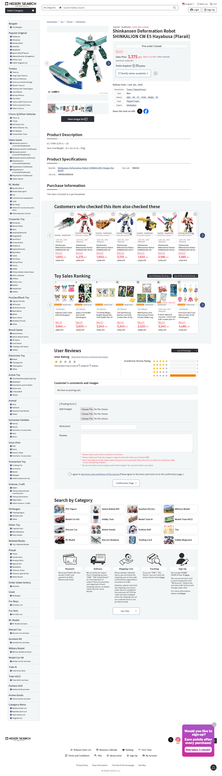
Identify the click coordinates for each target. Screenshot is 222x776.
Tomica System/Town (21, 105)
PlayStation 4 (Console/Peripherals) (21, 170)
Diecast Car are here (20, 633)
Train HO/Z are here (20, 680)
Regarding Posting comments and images (89, 357)
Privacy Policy (82, 765)
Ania (14, 404)
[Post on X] (139, 111)
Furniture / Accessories (21, 430)
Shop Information (100, 765)
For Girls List (17, 614)
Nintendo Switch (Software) (23, 158)
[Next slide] (108, 63)
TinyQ (14, 121)
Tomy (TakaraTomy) (136, 89)
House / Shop (17, 452)
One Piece (16, 239)
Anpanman (16, 288)
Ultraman (16, 40)
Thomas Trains (18, 570)
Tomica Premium (19, 78)
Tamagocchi (17, 362)
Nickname (64, 426)
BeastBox (16, 252)
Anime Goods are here (21, 698)
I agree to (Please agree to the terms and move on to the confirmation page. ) (127, 474)
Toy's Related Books (20, 544)
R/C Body (16, 204)
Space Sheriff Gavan (20, 53)
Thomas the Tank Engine (22, 88)
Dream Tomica (18, 85)
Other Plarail (17, 577)
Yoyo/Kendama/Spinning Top (24, 378)
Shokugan (16, 595)
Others (15, 291)
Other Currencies (163, 57)
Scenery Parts (18, 560)
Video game (17, 366)
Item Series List (18, 714)
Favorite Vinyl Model (20, 411)
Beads (15, 472)
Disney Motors (18, 95)
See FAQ (125, 611)
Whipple (15, 475)
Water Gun (16, 388)
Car (13, 194)
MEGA (14, 314)
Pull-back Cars (18, 124)
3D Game (16, 340)
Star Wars (16, 98)
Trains (14, 554)
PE (157, 97)
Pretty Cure (17, 59)
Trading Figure (18, 512)
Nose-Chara (17, 317)
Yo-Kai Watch (17, 242)
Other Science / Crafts (21, 503)
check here (91, 589)
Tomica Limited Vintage (22, 82)
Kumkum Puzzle (18, 321)
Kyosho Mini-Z (18, 188)
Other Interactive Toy (21, 478)
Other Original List (19, 63)
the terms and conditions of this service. (100, 474)
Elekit (14, 487)
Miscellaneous (18, 532)
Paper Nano (17, 500)
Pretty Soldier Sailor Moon (23, 272)
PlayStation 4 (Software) (22, 175)
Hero (14, 229)
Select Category (15, 10)
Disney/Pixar (17, 262)
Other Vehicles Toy (20, 127)
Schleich (15, 407)
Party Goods (17, 535)
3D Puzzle (16, 304)
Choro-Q (15, 118)
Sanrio (15, 265)
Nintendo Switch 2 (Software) (24, 149)
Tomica (15, 72)
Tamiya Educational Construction (20, 492)
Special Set (17, 563)
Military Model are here (21, 652)
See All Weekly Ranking (159, 276)
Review (63, 435)
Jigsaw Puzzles (18, 301)
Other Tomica (18, 108)
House (14, 427)
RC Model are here (19, 623)
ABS (129, 97)
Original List (17, 718)
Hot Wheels (17, 131)
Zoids (14, 255)
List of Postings (184, 350)
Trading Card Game (20, 346)
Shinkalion (16, 567)
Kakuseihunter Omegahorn (23, 56)
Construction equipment (22, 198)
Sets (14, 433)
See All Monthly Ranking (184, 276)
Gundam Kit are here (20, 642)
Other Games (17, 179)
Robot (14, 359)
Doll (14, 446)
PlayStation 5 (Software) (22, 166)
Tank (14, 201)
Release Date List (19, 708)
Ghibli (14, 269)
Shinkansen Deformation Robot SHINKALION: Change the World (86, 169)
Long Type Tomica (19, 75)
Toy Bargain (17, 27)
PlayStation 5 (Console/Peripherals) (21, 162)
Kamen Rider (17, 43)
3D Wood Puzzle (18, 307)
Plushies (15, 586)
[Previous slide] (46, 63)
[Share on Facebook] (146, 111)
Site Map (142, 765)
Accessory (16, 468)
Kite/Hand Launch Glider (22, 385)
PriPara (15, 278)
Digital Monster (18, 249)
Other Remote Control (21, 213)
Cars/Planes (17, 92)
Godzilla (15, 46)
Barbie (15, 285)
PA (133, 97)
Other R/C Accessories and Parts (23, 208)
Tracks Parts (17, 557)
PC (138, 97)
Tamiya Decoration (20, 496)
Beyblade (16, 49)
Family (15, 423)
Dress (14, 436)
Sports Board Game (20, 336)
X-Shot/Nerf (17, 391)
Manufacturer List (19, 711)
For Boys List (17, 605)
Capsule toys (17, 528)
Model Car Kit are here (21, 661)
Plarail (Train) (133, 101)
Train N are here (18, 670)
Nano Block (16, 311)
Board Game (17, 333)
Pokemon (16, 36)
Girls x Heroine (18, 275)
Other (14, 324)
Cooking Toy (17, 465)
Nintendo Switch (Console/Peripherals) (21, 153)
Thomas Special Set (20, 573)
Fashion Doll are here (20, 689)
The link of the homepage (123, 765)
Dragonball (16, 236)
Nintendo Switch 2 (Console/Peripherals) (21, 144)
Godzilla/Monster (19, 232)
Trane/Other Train (19, 134)
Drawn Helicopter (19, 191)
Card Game (17, 343)
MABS (151, 97)
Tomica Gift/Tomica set (22, 102)
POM (143, 97)
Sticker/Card (17, 516)
